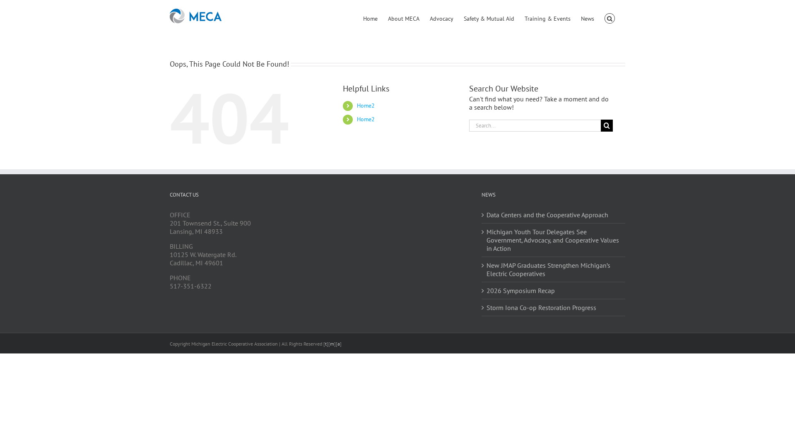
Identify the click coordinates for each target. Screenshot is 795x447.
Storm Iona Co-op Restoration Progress (541, 307)
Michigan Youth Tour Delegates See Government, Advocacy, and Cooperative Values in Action (553, 240)
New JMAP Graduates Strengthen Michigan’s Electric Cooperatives (548, 269)
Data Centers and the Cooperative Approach (547, 215)
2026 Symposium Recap (521, 290)
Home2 (366, 105)
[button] (610, 18)
